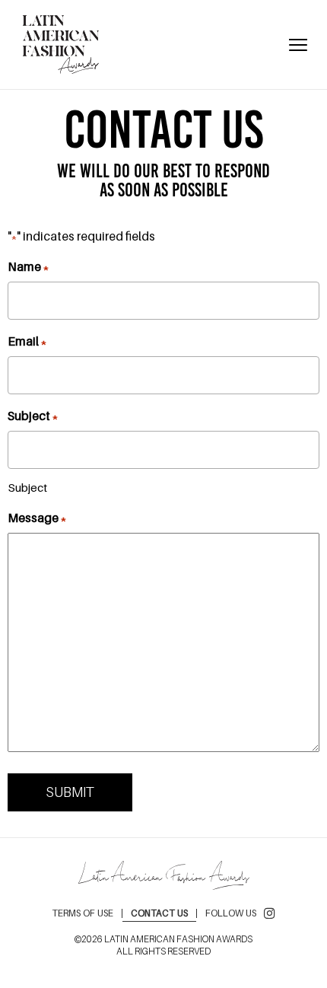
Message (37, 517)
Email (27, 341)
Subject (33, 415)
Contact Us (159, 913)
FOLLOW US (230, 913)
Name (28, 266)
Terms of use (82, 913)
